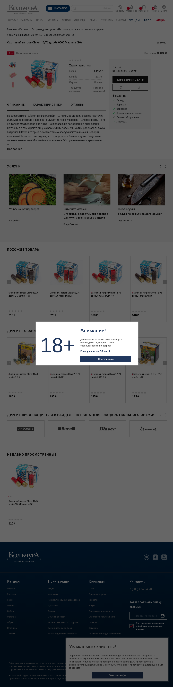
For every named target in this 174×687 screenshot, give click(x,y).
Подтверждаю (106, 359)
